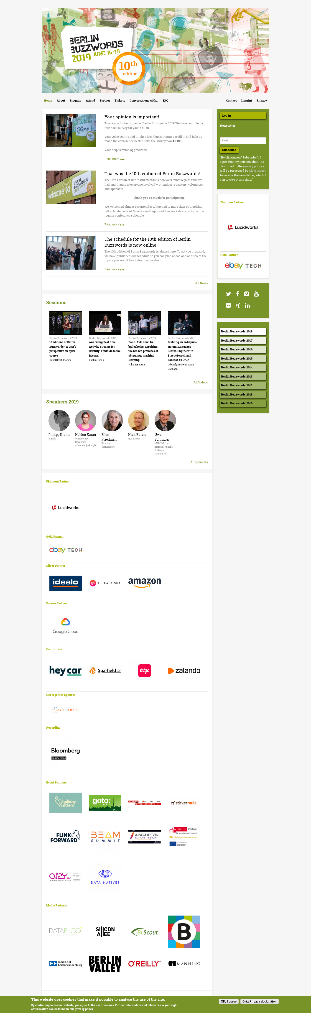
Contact (231, 100)
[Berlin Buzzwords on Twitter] (228, 294)
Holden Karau (85, 434)
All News (201, 283)
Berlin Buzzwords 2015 (236, 358)
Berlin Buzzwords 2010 (236, 403)
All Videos (201, 382)
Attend (90, 100)
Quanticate (134, 438)
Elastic (52, 438)
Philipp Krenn (59, 434)
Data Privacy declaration (259, 1001)
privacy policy (253, 166)
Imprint (246, 100)
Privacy (262, 100)
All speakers (199, 462)
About (61, 100)
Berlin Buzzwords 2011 (236, 394)
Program (75, 100)
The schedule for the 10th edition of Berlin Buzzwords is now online (148, 242)
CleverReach (257, 170)
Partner (105, 100)
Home (48, 100)
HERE (177, 141)
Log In (226, 115)
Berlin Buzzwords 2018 (236, 331)
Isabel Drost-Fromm (60, 360)
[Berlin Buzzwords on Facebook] (237, 294)
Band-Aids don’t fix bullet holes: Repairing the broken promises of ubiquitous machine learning (143, 351)
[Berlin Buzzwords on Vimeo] (246, 294)
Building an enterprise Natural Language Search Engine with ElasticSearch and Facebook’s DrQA (182, 351)
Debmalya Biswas (177, 364)
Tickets (120, 100)
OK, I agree (229, 1001)
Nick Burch (137, 434)
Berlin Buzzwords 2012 (236, 385)
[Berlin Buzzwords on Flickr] (228, 305)
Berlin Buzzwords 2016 (236, 349)
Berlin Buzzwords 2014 (236, 367)
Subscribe (229, 150)
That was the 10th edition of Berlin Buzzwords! (152, 173)
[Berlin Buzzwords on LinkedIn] (247, 305)
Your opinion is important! (132, 117)
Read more (112, 159)
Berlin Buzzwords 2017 (236, 340)
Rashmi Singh (96, 360)
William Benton (136, 364)
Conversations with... (144, 100)
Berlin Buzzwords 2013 (236, 376)
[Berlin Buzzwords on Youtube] (256, 294)
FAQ (165, 100)
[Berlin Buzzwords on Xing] (237, 305)
